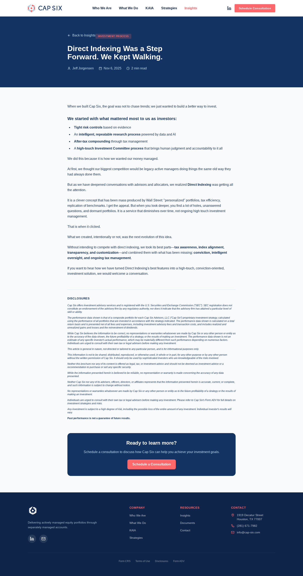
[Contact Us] (43, 539)
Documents (187, 523)
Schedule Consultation (255, 8)
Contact (185, 530)
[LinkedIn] (229, 8)
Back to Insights (83, 35)
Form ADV (178, 561)
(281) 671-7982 (247, 525)
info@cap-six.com (248, 532)
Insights (190, 8)
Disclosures (161, 561)
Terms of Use (142, 561)
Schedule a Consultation (151, 464)
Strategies (169, 8)
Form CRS (124, 561)
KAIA (150, 8)
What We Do (128, 8)
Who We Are (102, 8)
